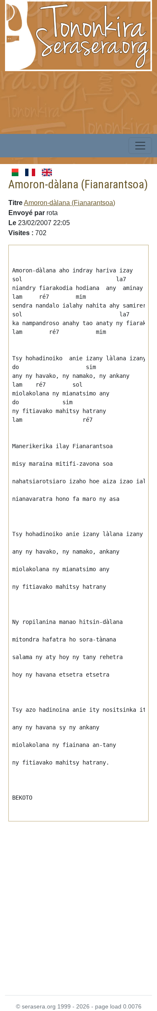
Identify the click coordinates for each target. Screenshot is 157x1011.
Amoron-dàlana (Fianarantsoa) (69, 202)
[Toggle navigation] (140, 145)
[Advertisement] (78, 903)
